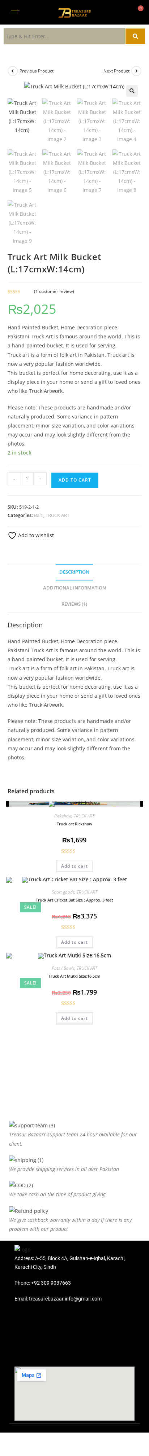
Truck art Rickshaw (74, 823)
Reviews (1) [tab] (74, 604)
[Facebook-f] (43, 1332)
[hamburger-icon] (15, 12)
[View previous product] (13, 71)
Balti (38, 515)
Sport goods (63, 892)
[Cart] (138, 12)
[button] (132, 91)
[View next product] (136, 71)
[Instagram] (74, 1332)
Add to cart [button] (74, 866)
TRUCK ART (57, 515)
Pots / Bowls (63, 968)
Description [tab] (74, 572)
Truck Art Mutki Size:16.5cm (74, 976)
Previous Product (37, 71)
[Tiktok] (105, 1332)
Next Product (116, 71)
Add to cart (75, 480)
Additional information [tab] (74, 588)
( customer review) (54, 291)
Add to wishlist (35, 535)
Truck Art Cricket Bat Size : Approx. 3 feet (74, 900)
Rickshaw (63, 816)
